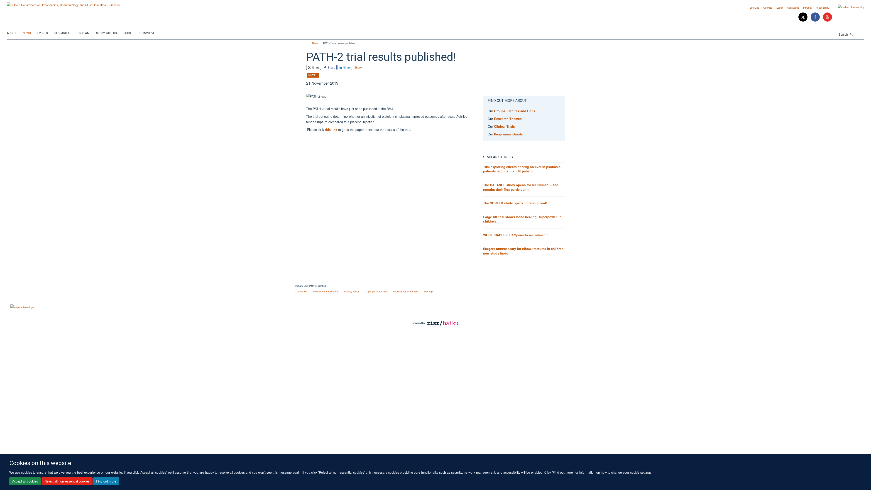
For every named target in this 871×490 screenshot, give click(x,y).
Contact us (793, 7)
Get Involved (147, 33)
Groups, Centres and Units (514, 111)
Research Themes (508, 118)
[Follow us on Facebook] (816, 17)
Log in (779, 7)
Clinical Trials (504, 126)
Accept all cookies (25, 481)
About (11, 33)
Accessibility (822, 7)
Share (315, 67)
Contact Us (301, 291)
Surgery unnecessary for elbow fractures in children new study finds (523, 250)
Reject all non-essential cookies (67, 481)
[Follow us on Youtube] (827, 17)
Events (42, 33)
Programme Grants (508, 134)
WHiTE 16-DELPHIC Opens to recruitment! (515, 235)
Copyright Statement (376, 291)
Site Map (754, 7)
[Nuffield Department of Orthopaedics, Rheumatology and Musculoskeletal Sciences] (63, 3)
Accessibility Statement (405, 291)
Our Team (83, 33)
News (27, 33)
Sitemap (428, 291)
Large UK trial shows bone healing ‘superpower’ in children (522, 219)
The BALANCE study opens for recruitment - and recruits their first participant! (520, 187)
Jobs (127, 33)
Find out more (106, 481)
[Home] (306, 43)
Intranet (807, 7)
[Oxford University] (847, 7)
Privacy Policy (352, 291)
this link (331, 129)
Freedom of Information (325, 291)
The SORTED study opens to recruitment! (515, 203)
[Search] (851, 34)
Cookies (767, 7)
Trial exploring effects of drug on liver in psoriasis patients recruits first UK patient (521, 169)
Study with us (106, 33)
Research (61, 33)
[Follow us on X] (803, 17)
